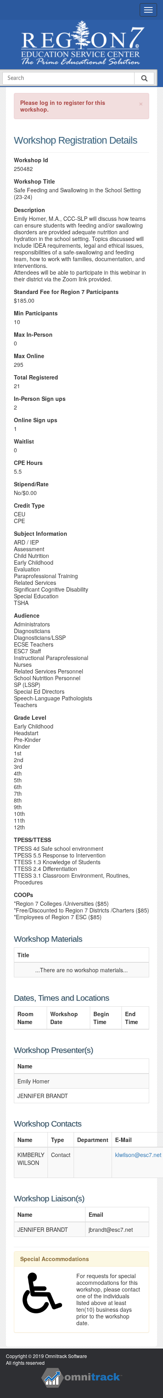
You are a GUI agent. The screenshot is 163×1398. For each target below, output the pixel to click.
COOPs (23, 895)
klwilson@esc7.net (138, 1155)
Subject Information (40, 533)
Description (29, 210)
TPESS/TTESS (32, 840)
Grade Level (30, 717)
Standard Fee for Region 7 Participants (66, 291)
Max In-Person (33, 334)
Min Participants (36, 313)
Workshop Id (31, 160)
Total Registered (36, 377)
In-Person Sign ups (40, 398)
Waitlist (24, 441)
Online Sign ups (35, 420)
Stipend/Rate (31, 484)
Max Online (29, 356)
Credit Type (29, 505)
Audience (27, 615)
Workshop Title (34, 181)
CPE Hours (28, 462)
